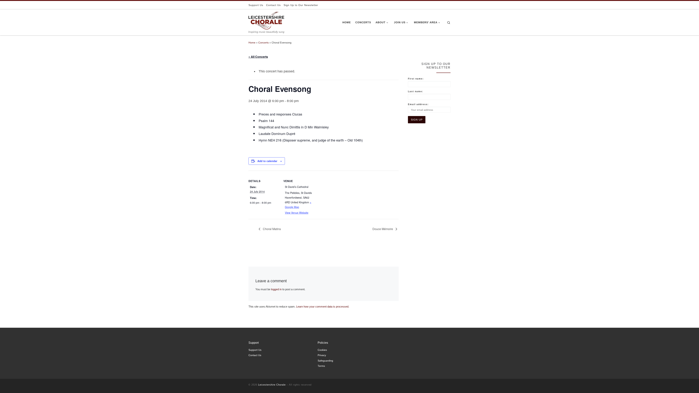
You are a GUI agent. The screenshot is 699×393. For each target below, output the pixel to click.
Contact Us (254, 355)
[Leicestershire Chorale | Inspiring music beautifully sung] (266, 20)
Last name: (415, 91)
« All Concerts (258, 57)
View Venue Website (296, 212)
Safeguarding (325, 360)
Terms (321, 366)
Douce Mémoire (383, 229)
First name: (416, 78)
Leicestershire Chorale (272, 384)
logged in (276, 289)
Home (251, 42)
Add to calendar (267, 161)
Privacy (322, 355)
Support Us (254, 350)
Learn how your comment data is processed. (322, 306)
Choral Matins (271, 229)
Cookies (322, 350)
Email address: (418, 104)
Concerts (263, 42)
